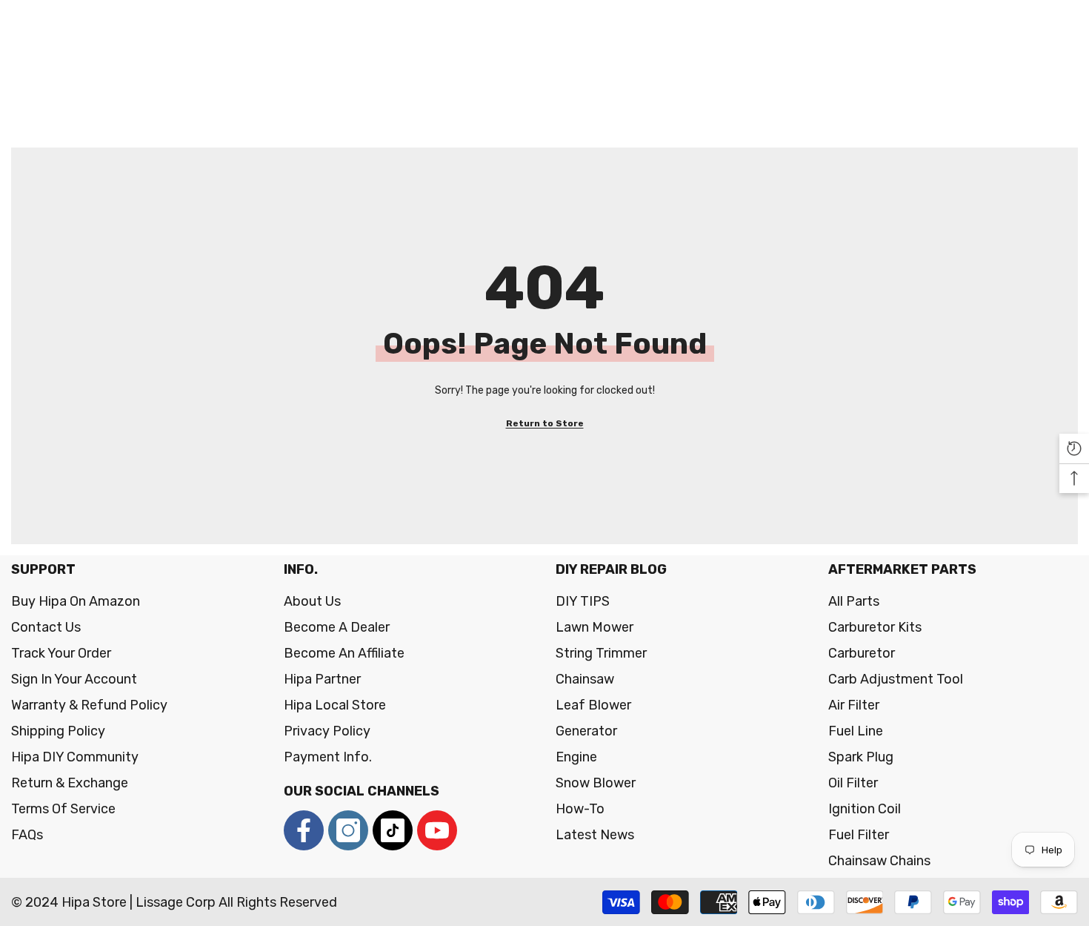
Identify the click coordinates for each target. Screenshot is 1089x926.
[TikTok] (393, 830)
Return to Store (545, 423)
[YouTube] (437, 830)
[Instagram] (348, 830)
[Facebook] (304, 830)
